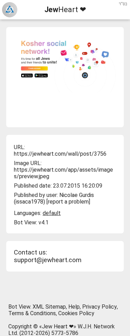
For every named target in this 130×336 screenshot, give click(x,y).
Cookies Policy (76, 313)
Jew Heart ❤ (57, 326)
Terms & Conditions (32, 313)
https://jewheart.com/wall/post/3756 (60, 153)
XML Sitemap (49, 306)
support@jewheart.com (47, 260)
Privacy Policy (99, 306)
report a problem (68, 201)
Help (74, 306)
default (52, 213)
